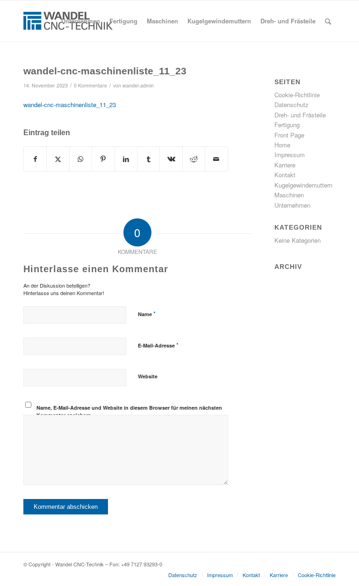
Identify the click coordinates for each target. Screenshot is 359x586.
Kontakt (284, 174)
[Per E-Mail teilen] (216, 159)
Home (282, 144)
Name (147, 313)
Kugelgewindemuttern (303, 185)
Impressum (289, 154)
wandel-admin (138, 85)
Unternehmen (292, 205)
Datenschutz (291, 104)
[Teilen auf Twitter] (58, 159)
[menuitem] (81, 21)
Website (148, 376)
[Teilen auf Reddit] (194, 159)
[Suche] (328, 21)
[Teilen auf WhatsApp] (81, 159)
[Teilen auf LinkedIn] (126, 159)
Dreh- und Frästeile (300, 114)
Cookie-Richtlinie (297, 94)
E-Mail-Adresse (158, 344)
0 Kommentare (90, 85)
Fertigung (287, 124)
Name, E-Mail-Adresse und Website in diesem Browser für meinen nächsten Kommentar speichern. (129, 411)
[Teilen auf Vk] (171, 159)
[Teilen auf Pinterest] (103, 159)
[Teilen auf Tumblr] (148, 159)
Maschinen (289, 194)
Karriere (284, 164)
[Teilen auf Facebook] (35, 159)
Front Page (289, 134)
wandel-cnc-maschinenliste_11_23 (69, 104)
